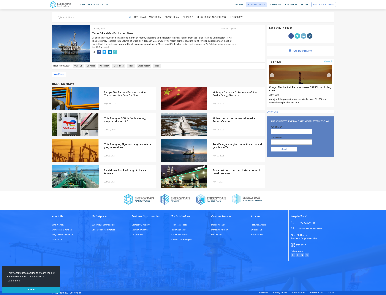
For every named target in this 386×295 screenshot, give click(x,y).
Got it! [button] (31, 289)
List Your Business (323, 4)
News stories (257, 235)
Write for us (256, 230)
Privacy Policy (280, 292)
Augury (239, 4)
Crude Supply (144, 66)
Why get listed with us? (63, 235)
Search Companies (140, 230)
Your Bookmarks (301, 50)
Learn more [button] (14, 280)
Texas (130, 66)
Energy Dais (272, 112)
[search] (59, 17)
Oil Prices (91, 66)
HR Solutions (137, 235)
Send (284, 149)
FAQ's (331, 292)
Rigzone (232, 29)
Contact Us (57, 240)
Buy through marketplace (103, 225)
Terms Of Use (316, 292)
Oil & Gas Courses (179, 235)
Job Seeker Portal (179, 225)
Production (104, 66)
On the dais (216, 235)
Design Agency (218, 225)
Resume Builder (178, 230)
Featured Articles (258, 225)
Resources (291, 4)
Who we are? (58, 225)
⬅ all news (59, 74)
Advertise (263, 292)
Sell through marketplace (103, 230)
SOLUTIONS (275, 4)
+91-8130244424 (307, 223)
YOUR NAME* (276, 127)
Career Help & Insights (181, 240)
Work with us (298, 292)
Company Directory (141, 225)
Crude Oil (78, 66)
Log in (304, 4)
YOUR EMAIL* (276, 138)
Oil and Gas (119, 66)
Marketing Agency (219, 230)
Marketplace (257, 4)
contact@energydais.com (310, 228)
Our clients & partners (62, 230)
